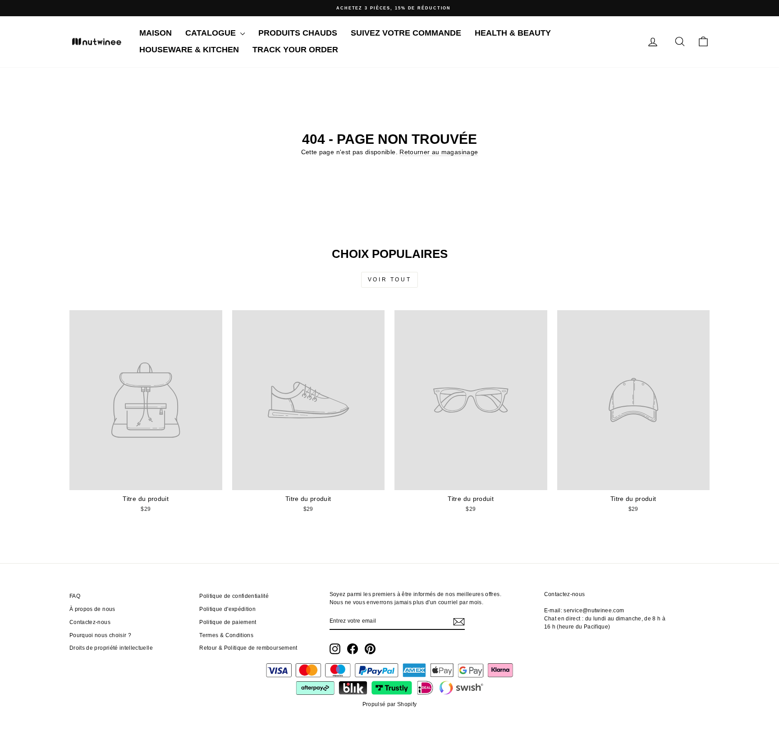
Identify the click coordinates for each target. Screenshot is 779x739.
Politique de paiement (227, 622)
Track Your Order (295, 49)
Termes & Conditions (226, 635)
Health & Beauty (513, 32)
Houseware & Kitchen (189, 49)
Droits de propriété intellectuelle (111, 648)
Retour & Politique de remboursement (248, 648)
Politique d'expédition (227, 609)
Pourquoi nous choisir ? (100, 635)
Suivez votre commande (406, 32)
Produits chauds (297, 32)
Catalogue (211, 32)
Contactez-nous (89, 622)
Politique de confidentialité (234, 596)
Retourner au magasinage (438, 152)
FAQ (74, 596)
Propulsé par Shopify (389, 704)
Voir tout (389, 279)
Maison (155, 32)
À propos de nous (92, 609)
